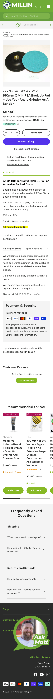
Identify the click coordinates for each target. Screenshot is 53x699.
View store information (18, 164)
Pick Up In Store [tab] (12, 248)
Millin (12, 692)
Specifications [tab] (34, 248)
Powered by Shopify (23, 692)
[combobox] (26, 16)
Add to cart (36, 132)
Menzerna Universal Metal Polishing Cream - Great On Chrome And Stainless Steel (12, 449)
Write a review (26, 380)
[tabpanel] (26, 275)
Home (5, 32)
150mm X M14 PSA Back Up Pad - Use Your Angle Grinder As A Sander (26, 35)
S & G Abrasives (10, 91)
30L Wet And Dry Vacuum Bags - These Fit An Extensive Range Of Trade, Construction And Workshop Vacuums (36, 453)
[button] (42, 6)
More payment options (26, 148)
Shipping (20, 116)
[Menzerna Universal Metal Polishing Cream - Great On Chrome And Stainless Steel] (13, 423)
